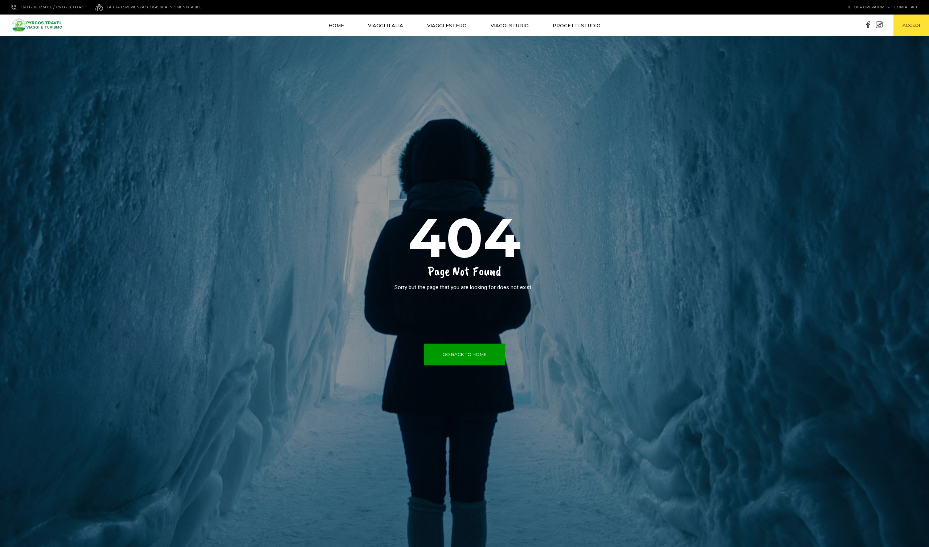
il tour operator (866, 7)
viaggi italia (385, 25)
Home (336, 25)
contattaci (906, 7)
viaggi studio (510, 25)
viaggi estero (447, 25)
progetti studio (577, 25)
